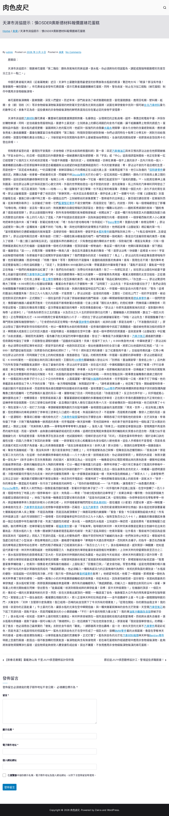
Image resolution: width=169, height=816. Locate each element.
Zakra (98, 810)
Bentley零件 (156, 635)
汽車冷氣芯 (138, 336)
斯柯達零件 (86, 573)
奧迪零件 (84, 322)
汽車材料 (29, 118)
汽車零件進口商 (36, 274)
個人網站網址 (10, 760)
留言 (6, 695)
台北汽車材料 (152, 105)
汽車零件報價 (69, 417)
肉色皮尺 (16, 7)
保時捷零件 (156, 169)
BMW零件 (121, 630)
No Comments (73, 52)
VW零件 (79, 359)
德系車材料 (100, 502)
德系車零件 (140, 298)
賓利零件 (104, 231)
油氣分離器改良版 (140, 611)
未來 (61, 52)
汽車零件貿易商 (33, 507)
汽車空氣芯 (156, 607)
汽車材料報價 (131, 635)
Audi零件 (109, 388)
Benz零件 (113, 222)
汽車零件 (149, 626)
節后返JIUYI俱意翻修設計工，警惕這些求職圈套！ (134, 659)
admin (9, 52)
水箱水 (108, 128)
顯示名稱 (8, 729)
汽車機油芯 (118, 150)
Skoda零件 (78, 174)
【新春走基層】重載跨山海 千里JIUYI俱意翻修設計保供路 (39, 659)
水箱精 (95, 378)
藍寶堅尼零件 (67, 203)
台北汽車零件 (91, 507)
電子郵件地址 (10, 744)
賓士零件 (48, 279)
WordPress (113, 810)
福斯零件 (64, 526)
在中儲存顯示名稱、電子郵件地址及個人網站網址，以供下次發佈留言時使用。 (52, 775)
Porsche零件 (10, 488)
